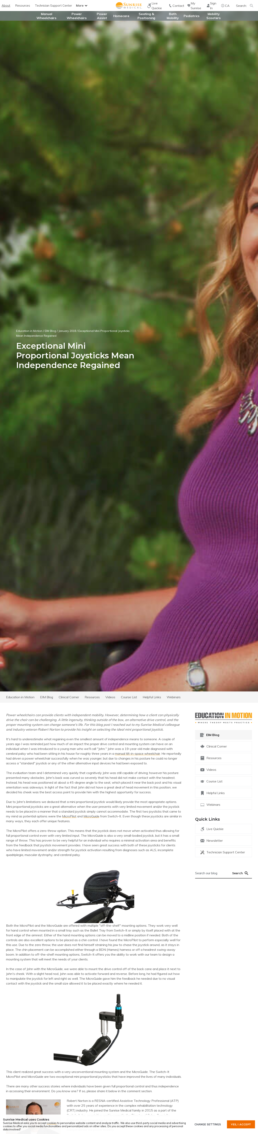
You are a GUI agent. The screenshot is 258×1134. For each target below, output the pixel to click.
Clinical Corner (69, 697)
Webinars (174, 697)
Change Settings (208, 1124)
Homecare (121, 16)
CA (227, 6)
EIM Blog (50, 331)
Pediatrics (192, 16)
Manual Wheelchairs (46, 16)
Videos (110, 697)
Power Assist (102, 16)
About (6, 5)
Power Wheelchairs (77, 16)
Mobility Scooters (213, 16)
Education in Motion (29, 331)
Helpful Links (152, 697)
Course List (129, 697)
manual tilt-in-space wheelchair (137, 754)
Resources (22, 5)
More (80, 5)
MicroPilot (69, 816)
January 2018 (67, 331)
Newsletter (214, 840)
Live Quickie (215, 829)
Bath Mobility (173, 16)
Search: (241, 6)
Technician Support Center (53, 5)
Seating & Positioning (146, 16)
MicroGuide (91, 816)
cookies (52, 1123)
